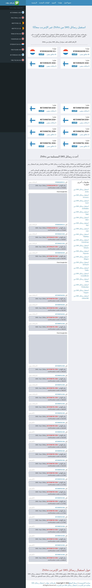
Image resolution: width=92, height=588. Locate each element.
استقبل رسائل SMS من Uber (81, 218)
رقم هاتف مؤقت (50, 583)
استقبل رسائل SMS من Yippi (81, 213)
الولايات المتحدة (44, 3)
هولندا (60, 3)
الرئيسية (34, 3)
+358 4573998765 (60, 470)
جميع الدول (67, 3)
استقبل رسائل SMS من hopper (81, 291)
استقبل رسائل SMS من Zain (81, 230)
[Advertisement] (12, 97)
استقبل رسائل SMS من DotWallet (81, 207)
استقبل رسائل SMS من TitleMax (81, 235)
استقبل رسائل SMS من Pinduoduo (81, 286)
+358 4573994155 (60, 234)
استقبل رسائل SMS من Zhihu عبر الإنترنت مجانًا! (59, 27)
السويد (54, 3)
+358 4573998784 (60, 253)
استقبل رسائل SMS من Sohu (81, 280)
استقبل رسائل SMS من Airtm (81, 190)
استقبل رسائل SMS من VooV (81, 202)
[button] (28, 3)
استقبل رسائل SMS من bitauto (81, 246)
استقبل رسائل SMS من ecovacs (81, 196)
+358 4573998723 (60, 526)
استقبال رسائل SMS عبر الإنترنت (66, 585)
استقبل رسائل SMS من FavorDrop (81, 241)
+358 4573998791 (60, 323)
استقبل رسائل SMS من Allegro (81, 258)
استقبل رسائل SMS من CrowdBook (81, 274)
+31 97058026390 (60, 182)
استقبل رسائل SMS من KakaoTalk (81, 297)
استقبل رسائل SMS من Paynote (81, 252)
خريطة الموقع (73, 583)
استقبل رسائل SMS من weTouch (81, 263)
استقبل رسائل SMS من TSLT (81, 224)
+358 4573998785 (60, 413)
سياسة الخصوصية (84, 583)
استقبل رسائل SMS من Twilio (81, 269)
